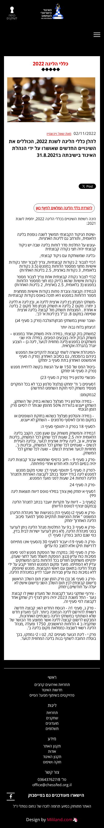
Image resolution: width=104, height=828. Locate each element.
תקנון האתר (52, 746)
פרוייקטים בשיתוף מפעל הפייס (52, 695)
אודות (52, 751)
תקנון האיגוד (52, 756)
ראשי (52, 677)
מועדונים (52, 723)
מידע (52, 739)
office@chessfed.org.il (52, 784)
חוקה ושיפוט (52, 761)
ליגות (52, 705)
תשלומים (52, 728)
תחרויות (52, 712)
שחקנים (52, 717)
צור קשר (52, 772)
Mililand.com (60, 819)
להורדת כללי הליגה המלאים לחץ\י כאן (64, 207)
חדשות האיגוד (52, 689)
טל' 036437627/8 (52, 779)
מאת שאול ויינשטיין (59, 133)
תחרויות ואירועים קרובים (52, 684)
